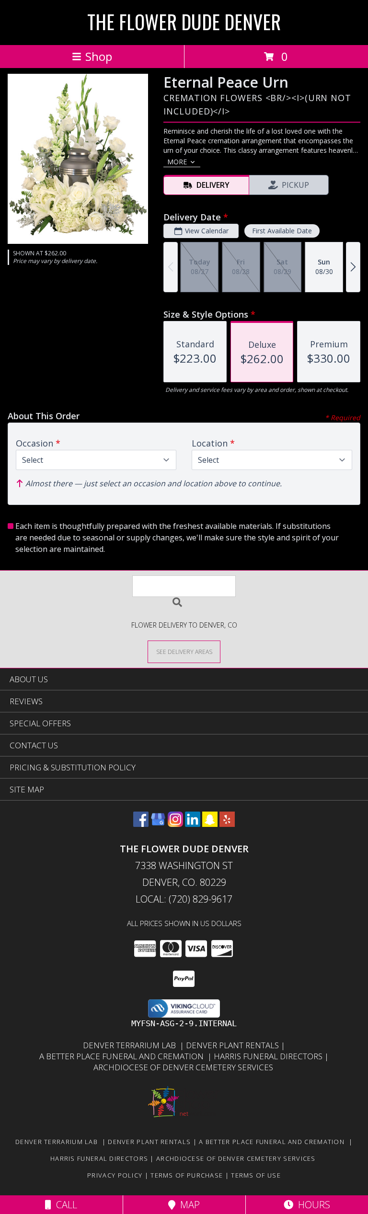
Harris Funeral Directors (269, 1056)
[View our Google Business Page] (158, 823)
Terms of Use (256, 1175)
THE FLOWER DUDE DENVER (184, 21)
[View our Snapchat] (210, 823)
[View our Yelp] (227, 823)
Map (187, 1204)
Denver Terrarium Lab (131, 1045)
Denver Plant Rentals (233, 1045)
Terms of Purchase (186, 1175)
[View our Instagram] (175, 823)
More (177, 161)
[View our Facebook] (141, 823)
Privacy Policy (114, 1175)
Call (64, 1204)
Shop (98, 56)
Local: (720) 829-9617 (184, 899)
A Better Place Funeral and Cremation (123, 1056)
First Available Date (282, 230)
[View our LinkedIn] (192, 823)
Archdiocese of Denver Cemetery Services (184, 1067)
